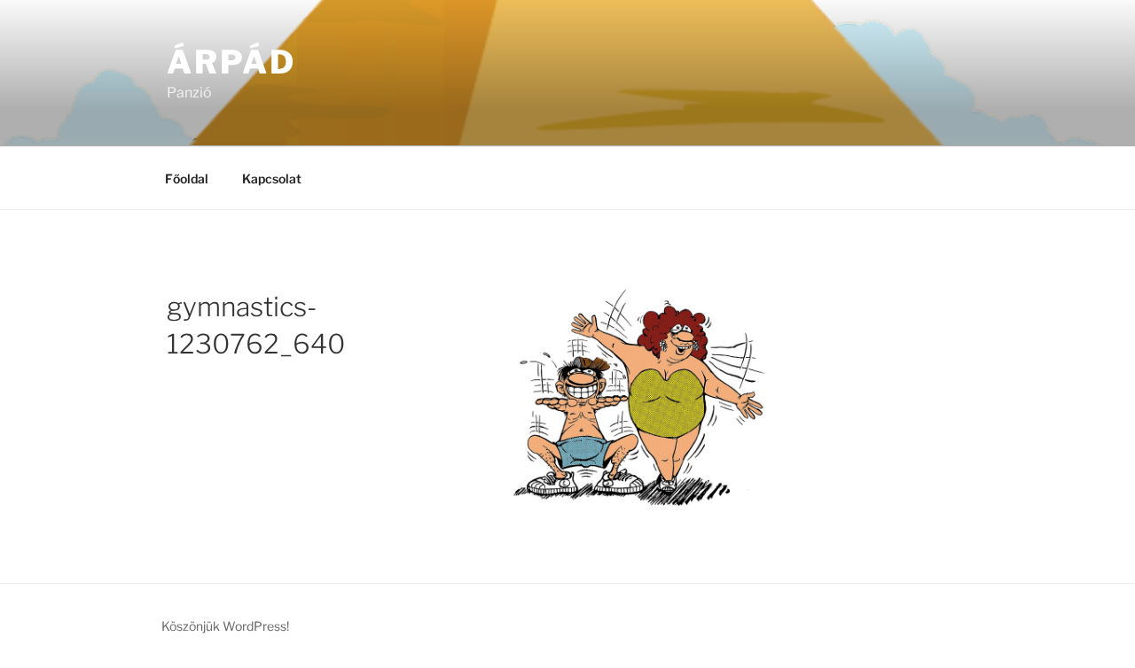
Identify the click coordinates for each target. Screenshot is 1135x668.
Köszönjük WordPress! (225, 625)
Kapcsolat (271, 178)
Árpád (231, 62)
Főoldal (186, 178)
